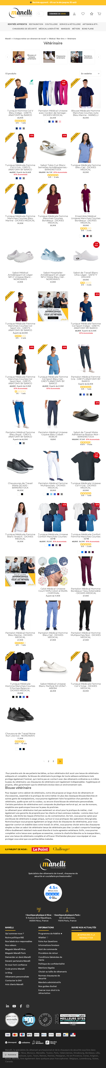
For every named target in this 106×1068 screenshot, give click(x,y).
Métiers (76, 29)
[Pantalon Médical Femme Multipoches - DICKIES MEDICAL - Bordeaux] (58, 494)
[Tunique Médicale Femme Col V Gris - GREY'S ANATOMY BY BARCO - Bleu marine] (17, 178)
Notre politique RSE (14, 938)
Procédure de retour (48, 953)
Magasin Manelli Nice (15, 949)
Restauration (36, 24)
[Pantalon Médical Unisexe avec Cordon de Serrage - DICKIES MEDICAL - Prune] (56, 121)
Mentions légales (46, 968)
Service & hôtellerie (70, 24)
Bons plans (88, 29)
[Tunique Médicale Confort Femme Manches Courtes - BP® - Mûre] (93, 552)
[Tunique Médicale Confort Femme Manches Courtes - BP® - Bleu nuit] (86, 552)
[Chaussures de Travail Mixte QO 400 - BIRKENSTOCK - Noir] (22, 494)
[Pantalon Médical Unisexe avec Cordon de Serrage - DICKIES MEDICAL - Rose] (60, 121)
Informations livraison (48, 945)
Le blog (8, 973)
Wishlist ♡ (43, 938)
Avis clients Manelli (14, 984)
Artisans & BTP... (90, 24)
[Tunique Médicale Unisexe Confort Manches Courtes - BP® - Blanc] (46, 545)
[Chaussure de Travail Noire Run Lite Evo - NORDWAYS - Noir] (23, 749)
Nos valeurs (10, 945)
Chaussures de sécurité (24, 29)
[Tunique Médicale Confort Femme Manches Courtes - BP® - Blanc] (79, 552)
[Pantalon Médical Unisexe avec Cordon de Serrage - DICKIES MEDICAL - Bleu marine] (49, 121)
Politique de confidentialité (51, 964)
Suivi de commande (47, 949)
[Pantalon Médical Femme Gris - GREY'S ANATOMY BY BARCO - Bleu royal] (84, 394)
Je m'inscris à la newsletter (86, 936)
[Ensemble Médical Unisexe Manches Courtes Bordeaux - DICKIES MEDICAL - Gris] (91, 236)
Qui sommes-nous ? (14, 934)
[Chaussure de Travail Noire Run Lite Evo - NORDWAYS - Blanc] (17, 749)
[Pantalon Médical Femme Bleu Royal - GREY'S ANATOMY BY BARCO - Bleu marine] (20, 443)
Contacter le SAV (13, 981)
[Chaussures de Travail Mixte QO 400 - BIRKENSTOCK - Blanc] (18, 494)
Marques (65, 29)
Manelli (8, 39)
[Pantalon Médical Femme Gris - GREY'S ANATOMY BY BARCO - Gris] (87, 394)
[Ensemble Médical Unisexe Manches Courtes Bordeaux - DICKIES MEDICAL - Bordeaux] (87, 236)
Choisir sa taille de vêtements (52, 972)
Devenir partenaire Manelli (17, 961)
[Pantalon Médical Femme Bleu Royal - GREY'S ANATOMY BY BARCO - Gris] (23, 443)
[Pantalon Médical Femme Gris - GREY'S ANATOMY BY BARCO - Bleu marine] (80, 394)
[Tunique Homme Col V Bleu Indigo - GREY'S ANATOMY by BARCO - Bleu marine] (17, 128)
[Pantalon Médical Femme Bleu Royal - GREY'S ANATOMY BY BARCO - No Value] (17, 443)
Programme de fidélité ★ (50, 934)
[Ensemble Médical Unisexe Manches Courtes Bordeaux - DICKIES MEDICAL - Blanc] (80, 236)
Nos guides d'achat (47, 986)
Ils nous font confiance (16, 965)
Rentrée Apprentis (17, 24)
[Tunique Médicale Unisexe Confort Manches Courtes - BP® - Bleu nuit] (53, 545)
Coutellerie (51, 24)
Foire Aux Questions (47, 941)
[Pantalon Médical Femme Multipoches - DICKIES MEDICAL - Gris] (61, 494)
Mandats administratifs (49, 982)
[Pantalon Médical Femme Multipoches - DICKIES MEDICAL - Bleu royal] (55, 494)
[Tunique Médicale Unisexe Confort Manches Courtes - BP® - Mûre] (60, 545)
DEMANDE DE (58, 14)
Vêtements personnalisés (17, 977)
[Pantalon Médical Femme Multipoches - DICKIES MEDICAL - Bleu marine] (48, 494)
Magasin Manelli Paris (15, 953)
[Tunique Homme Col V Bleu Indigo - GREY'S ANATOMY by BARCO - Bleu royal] (20, 128)
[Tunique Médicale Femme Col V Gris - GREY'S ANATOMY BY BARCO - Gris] (23, 178)
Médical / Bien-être (57, 39)
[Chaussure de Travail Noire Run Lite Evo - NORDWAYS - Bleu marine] (20, 749)
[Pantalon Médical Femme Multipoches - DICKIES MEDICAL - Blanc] (44, 494)
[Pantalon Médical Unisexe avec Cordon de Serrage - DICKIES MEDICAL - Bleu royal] (53, 121)
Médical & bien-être (49, 29)
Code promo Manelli (15, 969)
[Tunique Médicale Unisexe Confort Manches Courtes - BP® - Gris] (56, 545)
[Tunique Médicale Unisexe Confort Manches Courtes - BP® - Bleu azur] (49, 545)
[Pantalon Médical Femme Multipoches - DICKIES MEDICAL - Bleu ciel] (51, 494)
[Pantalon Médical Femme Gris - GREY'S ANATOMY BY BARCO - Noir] (91, 394)
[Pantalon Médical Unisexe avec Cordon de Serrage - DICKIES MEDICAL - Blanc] (46, 121)
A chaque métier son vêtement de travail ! (29, 39)
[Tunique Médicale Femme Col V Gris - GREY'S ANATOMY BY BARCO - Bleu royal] (20, 178)
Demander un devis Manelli (18, 957)
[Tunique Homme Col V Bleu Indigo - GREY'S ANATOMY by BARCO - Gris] (23, 128)
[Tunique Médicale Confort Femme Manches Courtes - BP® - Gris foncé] (89, 552)
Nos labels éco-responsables (18, 941)
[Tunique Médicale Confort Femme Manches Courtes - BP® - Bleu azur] (82, 552)
